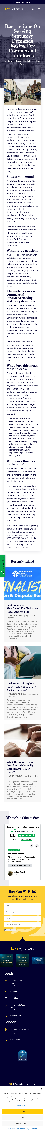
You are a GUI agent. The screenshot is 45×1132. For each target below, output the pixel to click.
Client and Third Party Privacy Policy (26, 1129)
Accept (22, 1111)
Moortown (12, 997)
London (10, 1022)
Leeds (8, 973)
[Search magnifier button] (38, 16)
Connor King (14, 60)
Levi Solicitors (16, 615)
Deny (22, 1117)
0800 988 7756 (23, 2)
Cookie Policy (11, 1129)
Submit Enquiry (10, 930)
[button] (42, 1089)
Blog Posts (10, 618)
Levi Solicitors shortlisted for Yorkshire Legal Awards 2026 (22, 608)
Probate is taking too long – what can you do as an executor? (22, 687)
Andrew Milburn (17, 693)
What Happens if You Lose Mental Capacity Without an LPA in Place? (20, 767)
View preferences (22, 1123)
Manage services (22, 1105)
